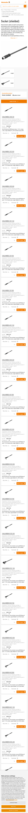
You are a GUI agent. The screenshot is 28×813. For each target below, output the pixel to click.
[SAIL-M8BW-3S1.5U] (7, 562)
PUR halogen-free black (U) (7, 124)
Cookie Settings (13, 802)
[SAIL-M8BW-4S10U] (7, 770)
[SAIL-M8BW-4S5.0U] (7, 735)
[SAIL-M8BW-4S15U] (7, 596)
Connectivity (14, 9)
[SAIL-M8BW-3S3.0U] (7, 458)
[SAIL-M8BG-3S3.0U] (7, 145)
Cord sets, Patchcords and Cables (8, 11)
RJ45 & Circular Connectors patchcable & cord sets (11, 13)
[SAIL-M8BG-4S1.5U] (7, 319)
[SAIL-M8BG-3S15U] (7, 249)
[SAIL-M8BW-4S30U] (7, 666)
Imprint (15, 799)
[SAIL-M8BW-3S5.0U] (7, 527)
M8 (12, 14)
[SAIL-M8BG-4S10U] (7, 388)
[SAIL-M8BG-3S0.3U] (7, 110)
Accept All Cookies (13, 810)
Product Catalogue (7, 9)
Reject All (13, 806)
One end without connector (19, 14)
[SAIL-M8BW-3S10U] (7, 492)
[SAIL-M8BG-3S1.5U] (7, 214)
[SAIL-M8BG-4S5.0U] (7, 353)
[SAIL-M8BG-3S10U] (7, 284)
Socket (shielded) (5, 123)
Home (2, 9)
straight (11, 123)
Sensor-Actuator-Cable (6, 14)
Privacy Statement (10, 799)
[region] (14, 791)
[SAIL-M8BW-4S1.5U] (7, 701)
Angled (11, 470)
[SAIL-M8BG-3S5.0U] (7, 180)
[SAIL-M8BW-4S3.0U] (7, 631)
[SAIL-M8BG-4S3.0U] (7, 423)
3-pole (15, 123)
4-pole (15, 331)
